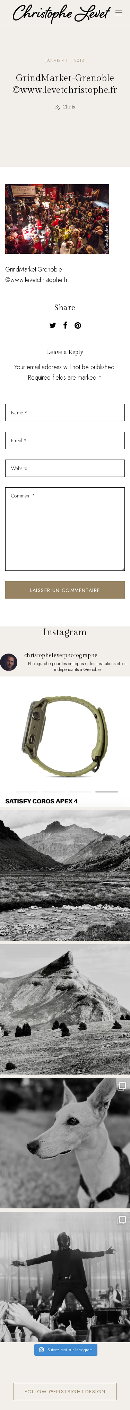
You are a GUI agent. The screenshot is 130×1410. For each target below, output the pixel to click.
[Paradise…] (65, 875)
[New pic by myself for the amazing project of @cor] (65, 741)
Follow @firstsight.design (65, 1391)
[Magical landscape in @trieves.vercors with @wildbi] (65, 1009)
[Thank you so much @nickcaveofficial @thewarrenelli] (65, 1277)
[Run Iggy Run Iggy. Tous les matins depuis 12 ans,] (65, 1143)
